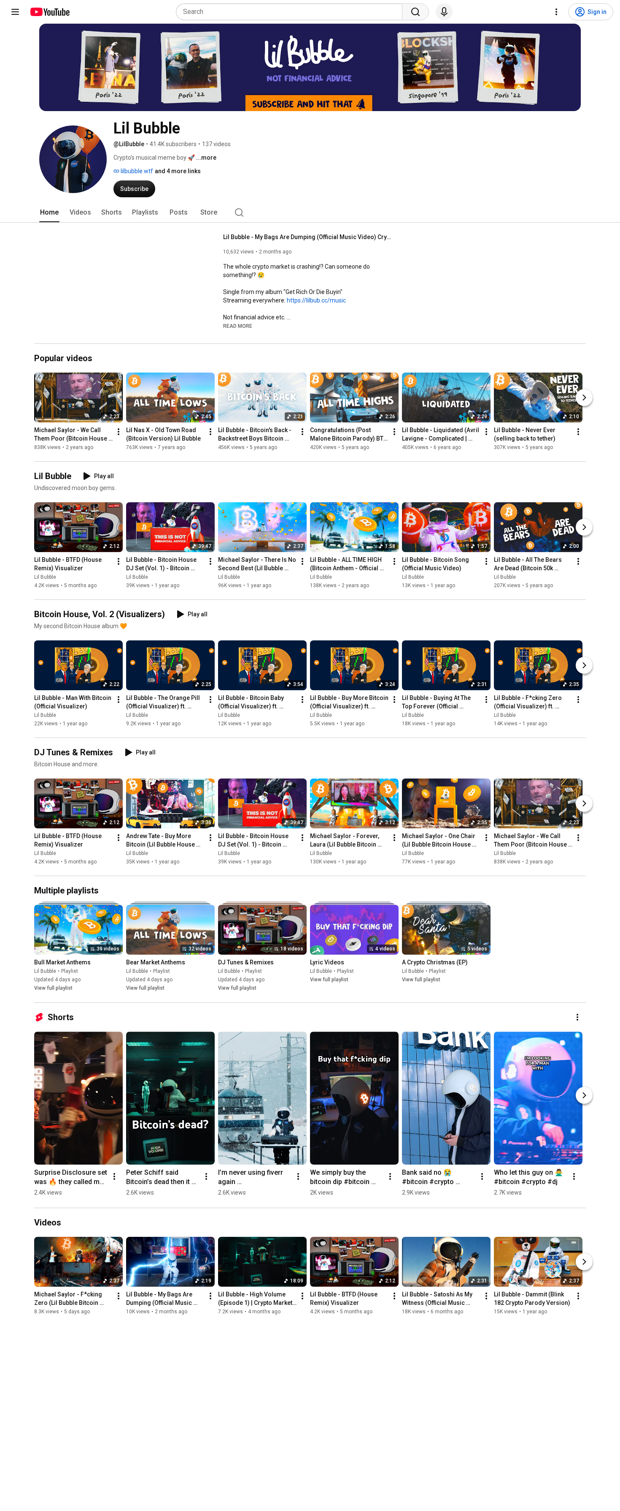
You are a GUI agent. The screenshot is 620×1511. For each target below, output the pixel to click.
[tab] (49, 212)
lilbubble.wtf (136, 171)
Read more (237, 326)
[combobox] (291, 12)
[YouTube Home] (49, 12)
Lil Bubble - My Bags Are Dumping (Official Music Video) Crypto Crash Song (307, 237)
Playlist (69, 972)
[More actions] (118, 431)
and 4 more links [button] (178, 171)
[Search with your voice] (444, 11)
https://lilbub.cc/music (316, 300)
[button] (237, 325)
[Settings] (556, 12)
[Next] (584, 397)
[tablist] (310, 212)
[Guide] (15, 12)
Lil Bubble (45, 577)
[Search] (415, 11)
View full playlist (53, 988)
